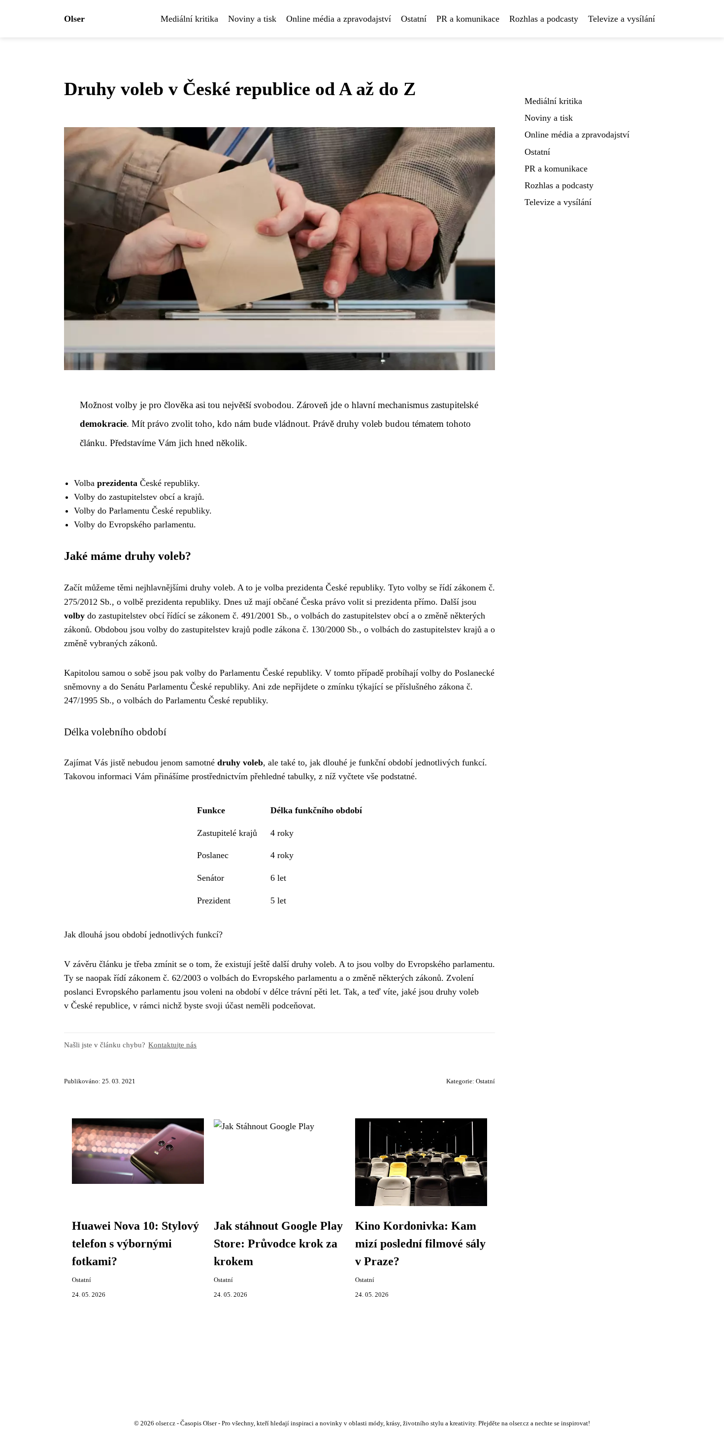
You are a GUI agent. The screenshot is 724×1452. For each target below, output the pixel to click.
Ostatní (414, 19)
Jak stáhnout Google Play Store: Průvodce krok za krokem (278, 1243)
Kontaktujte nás (172, 1044)
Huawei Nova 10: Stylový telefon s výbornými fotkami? (135, 1243)
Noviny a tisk (252, 19)
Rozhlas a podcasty (543, 19)
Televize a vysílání (621, 19)
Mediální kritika (189, 19)
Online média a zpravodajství (338, 19)
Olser (74, 19)
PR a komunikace (467, 19)
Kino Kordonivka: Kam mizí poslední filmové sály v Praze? (420, 1243)
